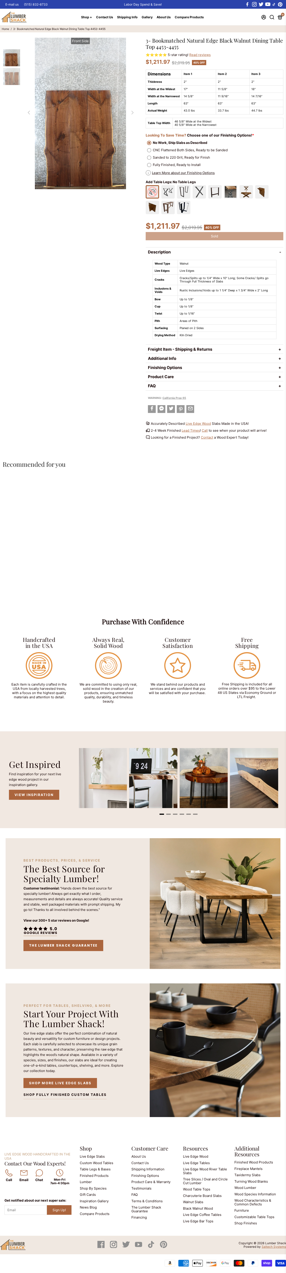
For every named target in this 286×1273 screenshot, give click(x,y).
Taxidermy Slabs (247, 1175)
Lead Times (191, 430)
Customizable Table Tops (254, 1217)
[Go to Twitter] (260, 4)
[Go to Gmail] (190, 409)
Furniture (241, 1210)
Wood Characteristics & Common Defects (252, 1202)
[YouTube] (139, 1247)
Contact (207, 437)
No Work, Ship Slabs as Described (180, 143)
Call (205, 430)
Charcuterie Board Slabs (202, 1196)
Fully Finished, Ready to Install (177, 165)
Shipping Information (147, 1169)
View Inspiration (34, 795)
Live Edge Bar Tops (198, 1221)
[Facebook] (101, 1247)
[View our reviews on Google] (40, 931)
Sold (214, 236)
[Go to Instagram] (254, 4)
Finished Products (94, 1175)
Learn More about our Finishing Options (183, 173)
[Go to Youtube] (267, 4)
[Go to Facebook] (247, 4)
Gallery (147, 17)
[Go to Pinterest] (280, 4)
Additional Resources (246, 1151)
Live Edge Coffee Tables (202, 1215)
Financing (139, 1217)
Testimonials (141, 1188)
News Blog (88, 1207)
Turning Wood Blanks (251, 1181)
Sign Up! (59, 1210)
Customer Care (149, 1148)
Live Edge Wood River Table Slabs (205, 1171)
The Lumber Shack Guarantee (63, 945)
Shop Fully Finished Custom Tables (65, 1095)
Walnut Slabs (193, 1202)
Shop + (86, 17)
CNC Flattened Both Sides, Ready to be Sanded (190, 150)
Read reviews (200, 55)
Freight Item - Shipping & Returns (180, 349)
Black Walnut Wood (198, 1208)
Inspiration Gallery (94, 1201)
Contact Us (104, 17)
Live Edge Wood (198, 423)
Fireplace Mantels (248, 1169)
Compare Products (189, 17)
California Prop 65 (174, 398)
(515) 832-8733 (36, 4)
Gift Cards (88, 1194)
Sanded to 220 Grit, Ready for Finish (181, 157)
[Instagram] (114, 1247)
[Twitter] (126, 1247)
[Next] (132, 112)
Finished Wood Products (253, 1162)
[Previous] (28, 112)
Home (5, 29)
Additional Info (162, 358)
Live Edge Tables (196, 1163)
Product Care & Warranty (150, 1182)
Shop (86, 1148)
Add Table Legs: (171, 182)
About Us (164, 17)
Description (159, 252)
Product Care (161, 376)
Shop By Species (93, 1188)
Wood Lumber (245, 1188)
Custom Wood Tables (96, 1163)
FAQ (152, 386)
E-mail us (12, 4)
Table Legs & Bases (95, 1169)
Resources (195, 1148)
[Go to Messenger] (161, 409)
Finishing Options (165, 367)
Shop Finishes (245, 1223)
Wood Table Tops (196, 1189)
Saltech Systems (274, 1246)
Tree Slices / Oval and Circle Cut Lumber (205, 1181)
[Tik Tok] (151, 1247)
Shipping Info (127, 17)
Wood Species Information (255, 1194)
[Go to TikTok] (274, 4)
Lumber (86, 1182)
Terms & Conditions (147, 1201)
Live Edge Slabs (92, 1156)
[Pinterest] (163, 1247)
